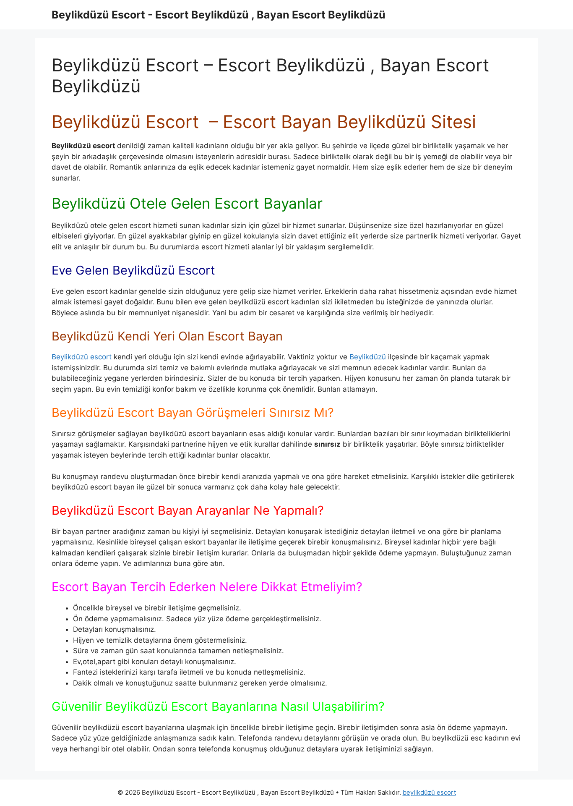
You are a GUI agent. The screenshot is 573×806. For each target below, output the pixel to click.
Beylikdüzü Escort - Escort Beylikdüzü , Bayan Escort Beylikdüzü (218, 14)
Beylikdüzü (367, 357)
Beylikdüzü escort (82, 357)
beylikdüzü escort (429, 792)
